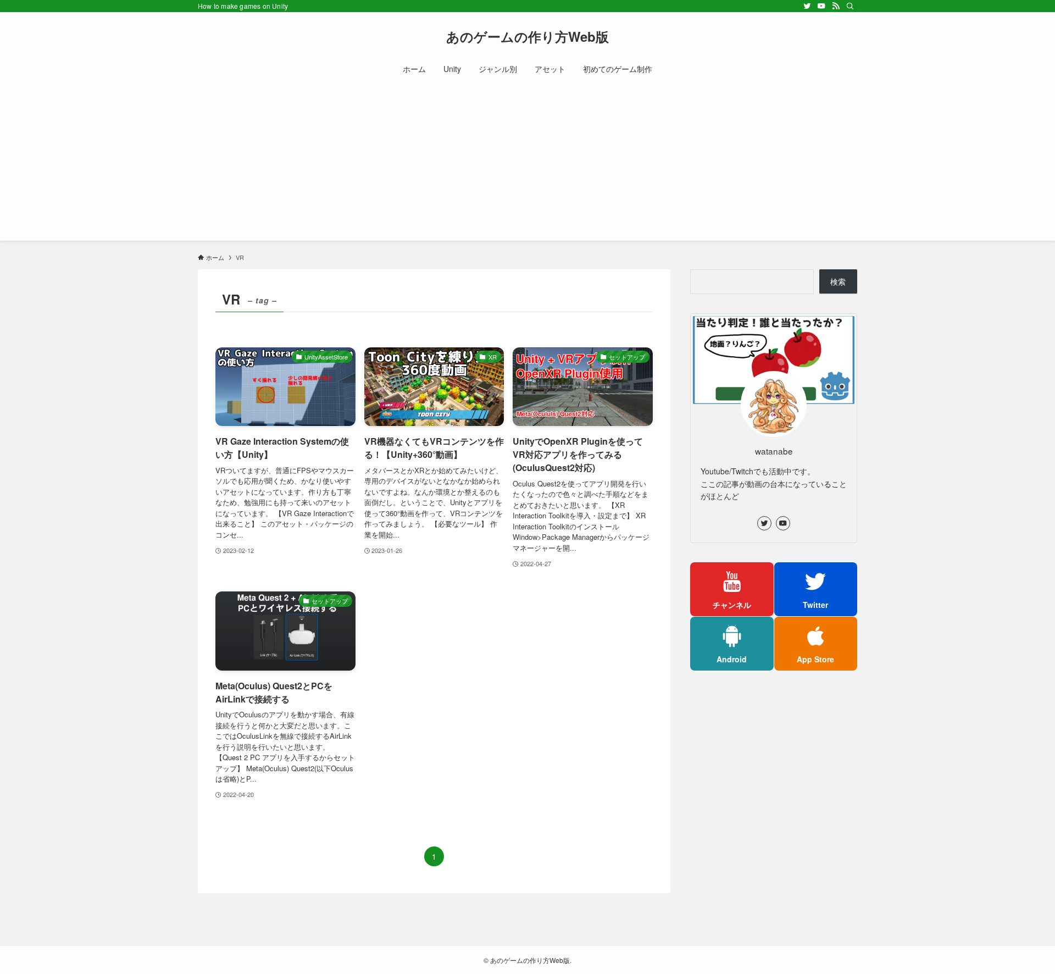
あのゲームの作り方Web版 (527, 36)
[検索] (850, 6)
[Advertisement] (527, 164)
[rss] (836, 6)
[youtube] (821, 6)
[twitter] (807, 6)
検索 (838, 281)
